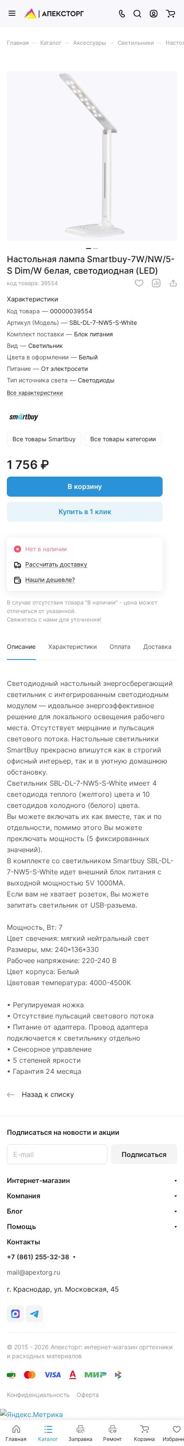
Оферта (88, 1394)
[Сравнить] (156, 283)
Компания (23, 1196)
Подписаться (144, 1154)
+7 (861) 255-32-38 (38, 1257)
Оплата (120, 646)
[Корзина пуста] (170, 13)
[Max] (15, 1313)
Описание (21, 646)
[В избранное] (139, 283)
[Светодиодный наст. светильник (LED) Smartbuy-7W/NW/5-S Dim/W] (92, 156)
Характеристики (72, 646)
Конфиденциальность (38, 1394)
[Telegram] (34, 1313)
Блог (15, 1211)
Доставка (157, 646)
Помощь (21, 1226)
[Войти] (153, 13)
